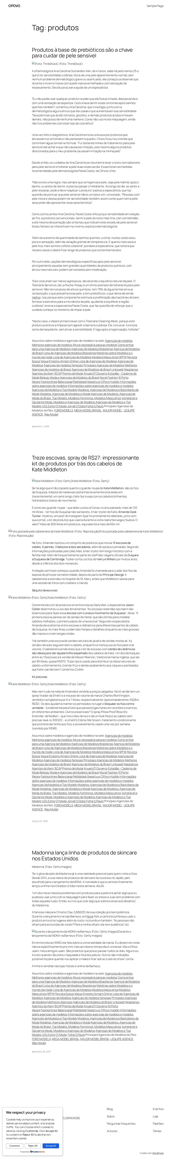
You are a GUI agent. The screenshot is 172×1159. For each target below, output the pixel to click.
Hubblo (114, 382)
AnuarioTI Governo (96, 373)
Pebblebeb (80, 382)
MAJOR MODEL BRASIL (94, 1039)
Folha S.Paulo (94, 406)
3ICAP (58, 373)
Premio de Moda (72, 373)
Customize (14, 1146)
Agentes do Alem (43, 373)
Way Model (51, 414)
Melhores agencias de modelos (52, 345)
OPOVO (14, 5)
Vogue (44, 361)
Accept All (51, 1146)
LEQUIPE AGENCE (122, 1039)
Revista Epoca (64, 994)
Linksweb (117, 369)
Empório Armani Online (63, 361)
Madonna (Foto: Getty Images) (52, 867)
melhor (36, 297)
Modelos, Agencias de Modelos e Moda (65, 394)
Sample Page (155, 6)
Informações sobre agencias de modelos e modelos (101, 386)
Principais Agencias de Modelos (103, 365)
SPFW (123, 357)
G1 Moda (61, 406)
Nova (90, 916)
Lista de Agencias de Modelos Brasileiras (70, 353)
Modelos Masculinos (105, 357)
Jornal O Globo (76, 406)
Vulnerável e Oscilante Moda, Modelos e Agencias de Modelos (84, 1028)
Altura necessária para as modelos (95, 345)
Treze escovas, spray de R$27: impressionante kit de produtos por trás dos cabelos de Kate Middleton (85, 463)
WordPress (158, 1153)
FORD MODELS (63, 410)
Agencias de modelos (119, 341)
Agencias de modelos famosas (63, 365)
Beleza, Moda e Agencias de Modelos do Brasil (69, 377)
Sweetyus (93, 382)
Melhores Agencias (59, 1002)
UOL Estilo (48, 406)
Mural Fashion (109, 377)
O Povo (105, 382)
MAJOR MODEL (112, 410)
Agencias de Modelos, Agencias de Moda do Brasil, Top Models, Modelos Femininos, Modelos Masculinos (84, 396)
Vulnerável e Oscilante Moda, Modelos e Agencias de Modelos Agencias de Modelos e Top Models (84, 402)
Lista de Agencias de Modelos (72, 357)
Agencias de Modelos (57, 998)
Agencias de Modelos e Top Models (54, 390)
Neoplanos (131, 369)
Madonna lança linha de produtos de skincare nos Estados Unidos (84, 855)
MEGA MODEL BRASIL (88, 410)
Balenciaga (65, 382)
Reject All (32, 1146)
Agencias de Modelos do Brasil (91, 369)
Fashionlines (49, 382)
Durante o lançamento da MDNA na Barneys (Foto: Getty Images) (81, 933)
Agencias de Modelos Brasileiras (92, 349)
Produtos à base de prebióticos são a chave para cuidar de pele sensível (82, 52)
